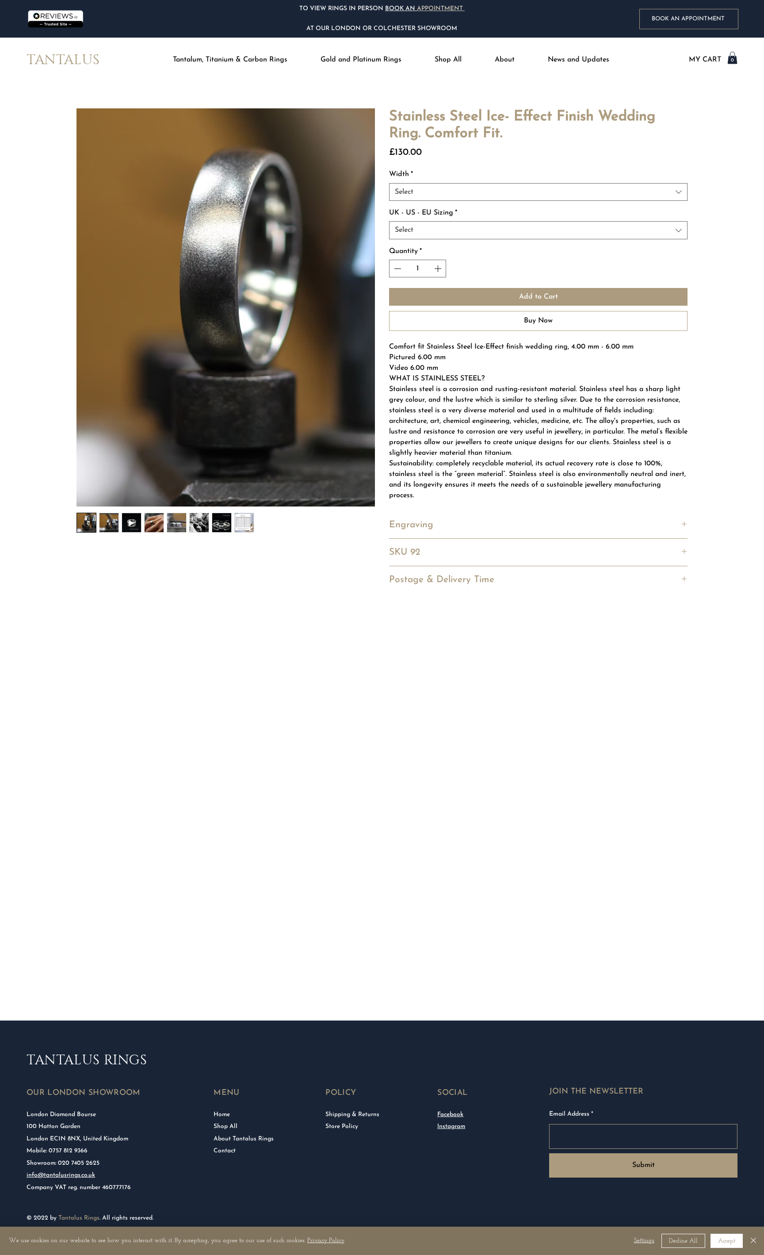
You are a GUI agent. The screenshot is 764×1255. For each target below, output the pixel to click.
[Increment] (438, 268)
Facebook (450, 1114)
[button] (230, 60)
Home (222, 1114)
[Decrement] (396, 268)
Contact (225, 1151)
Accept (726, 1241)
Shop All (225, 1126)
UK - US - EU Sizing (423, 212)
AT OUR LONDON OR (339, 28)
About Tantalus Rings (244, 1139)
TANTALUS (63, 60)
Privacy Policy (325, 1240)
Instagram (451, 1126)
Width (401, 174)
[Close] (753, 1241)
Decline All (683, 1241)
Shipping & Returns (352, 1114)
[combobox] (538, 192)
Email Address (569, 1114)
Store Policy (341, 1126)
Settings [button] (644, 1240)
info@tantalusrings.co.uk (61, 1175)
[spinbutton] (417, 268)
